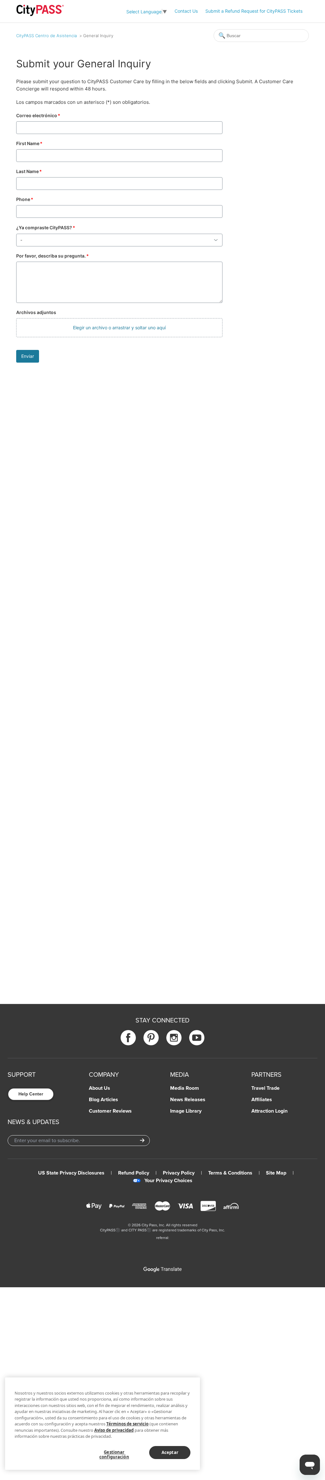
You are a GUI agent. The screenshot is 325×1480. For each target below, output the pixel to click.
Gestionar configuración (114, 1454)
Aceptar (170, 1452)
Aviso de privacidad (114, 1430)
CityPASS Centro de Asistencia (46, 35)
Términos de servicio (127, 1424)
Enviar (27, 356)
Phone (24, 199)
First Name (29, 143)
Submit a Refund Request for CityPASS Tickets (253, 11)
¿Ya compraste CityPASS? (45, 227)
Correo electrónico (38, 115)
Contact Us (186, 11)
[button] (119, 327)
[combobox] (119, 240)
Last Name (29, 171)
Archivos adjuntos (36, 312)
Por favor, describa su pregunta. (52, 255)
